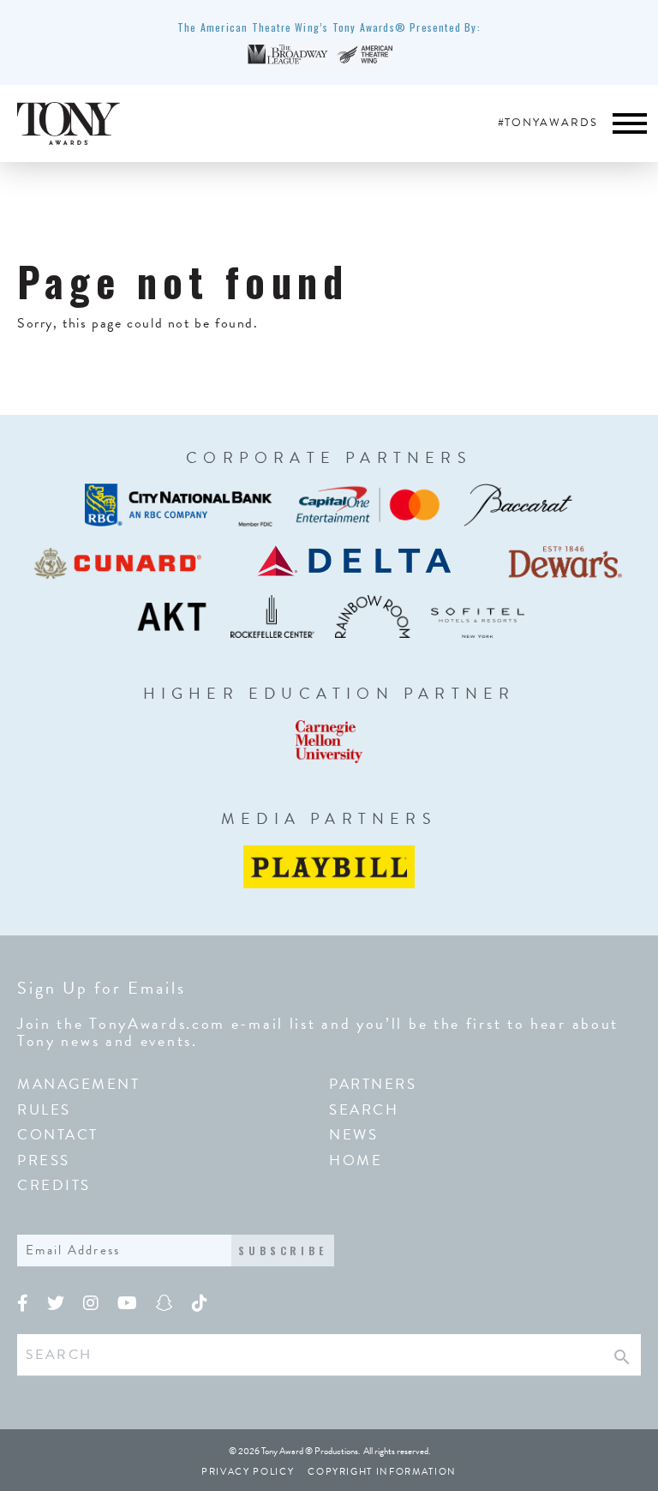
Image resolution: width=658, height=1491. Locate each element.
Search (363, 1110)
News (353, 1134)
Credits (54, 1185)
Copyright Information (382, 1471)
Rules (44, 1110)
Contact (58, 1134)
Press (43, 1160)
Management (79, 1084)
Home (355, 1160)
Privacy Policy (247, 1471)
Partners (372, 1084)
